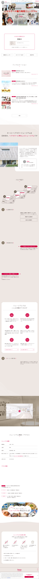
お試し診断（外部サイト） (9, 349)
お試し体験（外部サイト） (24, 349)
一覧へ (19, 115)
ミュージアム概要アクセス (21, 1)
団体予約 (32, 55)
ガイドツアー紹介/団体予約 (18, 456)
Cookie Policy (8, 577)
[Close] (38, 575)
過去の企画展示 (29, 220)
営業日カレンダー (7, 55)
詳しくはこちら (34, 74)
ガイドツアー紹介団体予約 (25, 1)
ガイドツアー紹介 (19, 55)
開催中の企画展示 (29, 216)
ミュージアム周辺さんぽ (29, 1)
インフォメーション (13, 1)
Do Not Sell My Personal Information (29, 574)
